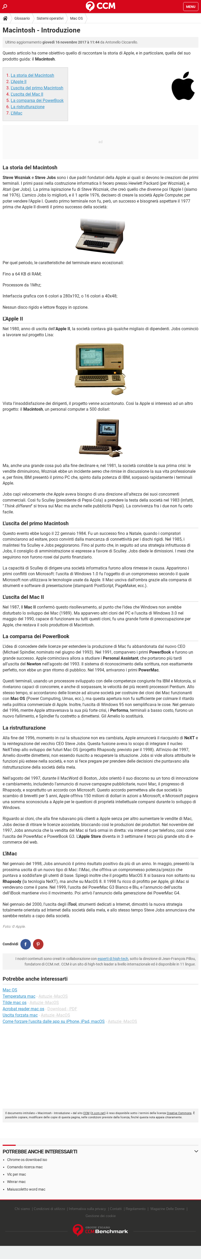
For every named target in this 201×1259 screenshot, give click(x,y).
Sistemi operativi (50, 18)
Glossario (22, 18)
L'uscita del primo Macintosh (37, 87)
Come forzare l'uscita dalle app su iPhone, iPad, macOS (54, 1021)
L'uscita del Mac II (27, 94)
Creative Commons (179, 1113)
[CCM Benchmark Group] (100, 1230)
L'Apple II (18, 81)
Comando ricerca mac (25, 1167)
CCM (86, 1113)
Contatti (116, 1209)
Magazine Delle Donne (167, 1209)
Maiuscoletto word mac (26, 1189)
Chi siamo (22, 1209)
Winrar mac (16, 1182)
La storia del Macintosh (32, 75)
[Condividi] (25, 944)
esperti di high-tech (113, 959)
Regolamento (136, 1209)
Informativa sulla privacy (87, 1209)
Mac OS (76, 18)
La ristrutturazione (27, 106)
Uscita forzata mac (20, 1015)
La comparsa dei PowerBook (37, 100)
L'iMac (16, 113)
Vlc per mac (16, 1174)
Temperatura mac (19, 996)
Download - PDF (62, 1008)
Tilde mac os (14, 1002)
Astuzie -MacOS (53, 996)
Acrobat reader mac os (23, 1008)
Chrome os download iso (27, 1160)
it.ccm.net (98, 1113)
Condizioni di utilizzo (49, 1209)
